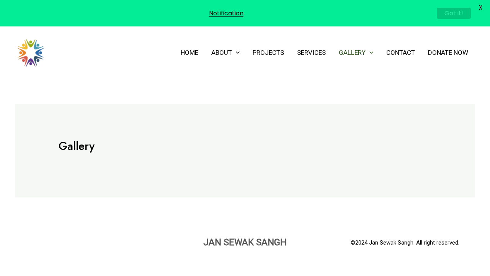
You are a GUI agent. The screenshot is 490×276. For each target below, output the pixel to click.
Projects (268, 52)
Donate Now (448, 52)
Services (311, 52)
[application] (236, 52)
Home (189, 52)
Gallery (352, 52)
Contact (400, 52)
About (221, 52)
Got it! (453, 13)
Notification (226, 13)
